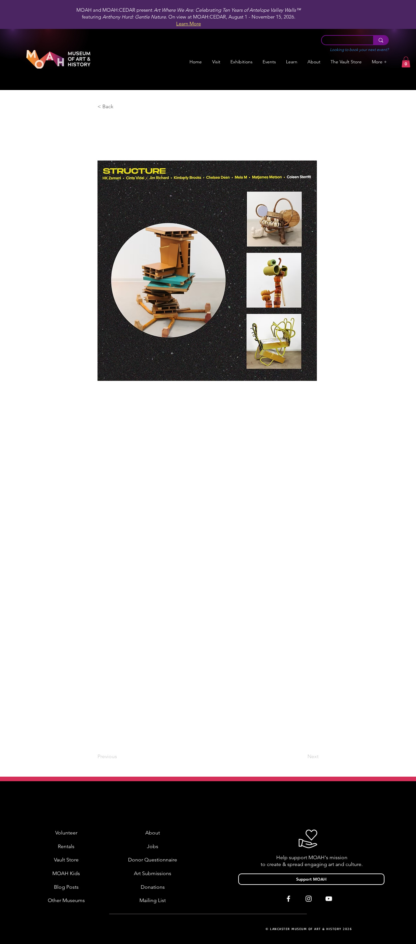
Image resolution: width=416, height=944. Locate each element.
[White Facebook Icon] (288, 899)
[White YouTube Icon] (329, 899)
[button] (241, 62)
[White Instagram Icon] (309, 899)
